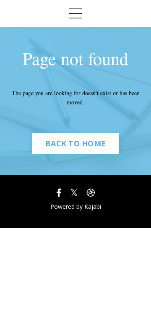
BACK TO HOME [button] (75, 143)
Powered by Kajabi (75, 206)
